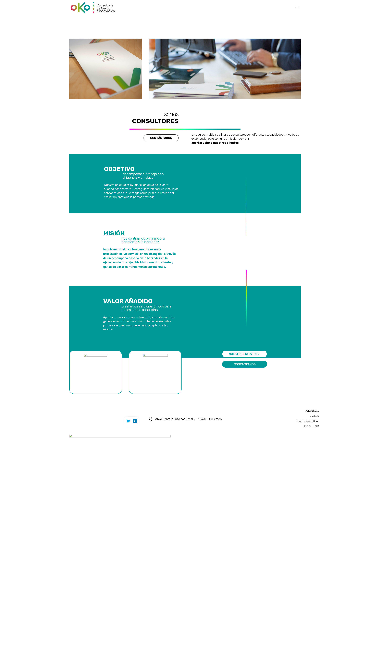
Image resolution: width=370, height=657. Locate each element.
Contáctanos (161, 138)
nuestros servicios (244, 354)
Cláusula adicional (308, 421)
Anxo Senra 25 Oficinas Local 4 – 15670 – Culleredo (188, 419)
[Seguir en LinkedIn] (135, 421)
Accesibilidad (311, 426)
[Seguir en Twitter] (128, 421)
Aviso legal (312, 410)
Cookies (314, 416)
